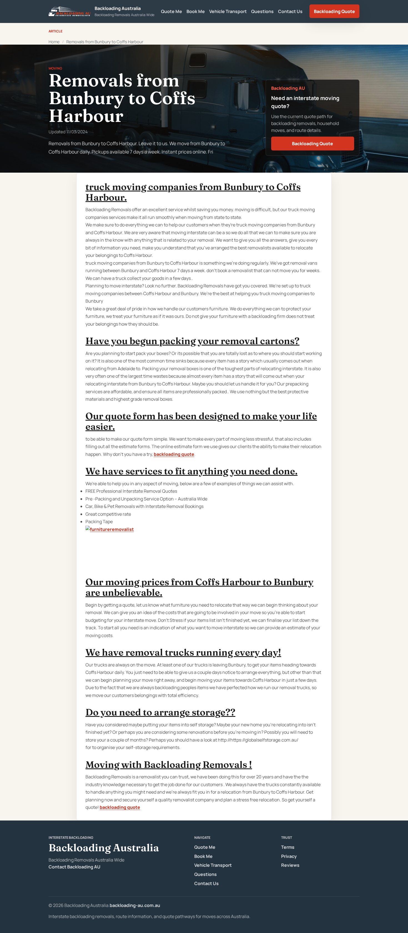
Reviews (290, 865)
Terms (287, 847)
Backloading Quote (334, 11)
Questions (262, 11)
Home (54, 41)
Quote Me (171, 11)
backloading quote (174, 454)
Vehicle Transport (228, 11)
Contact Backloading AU (74, 867)
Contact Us (290, 11)
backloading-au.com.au (135, 905)
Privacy (289, 856)
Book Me (196, 11)
